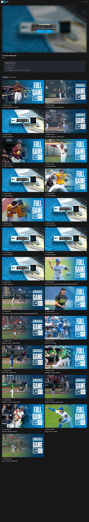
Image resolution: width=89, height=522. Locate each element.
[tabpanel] (44, 271)
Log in (50, 33)
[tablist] (9, 77)
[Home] (4, 2)
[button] (83, 2)
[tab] (5, 77)
